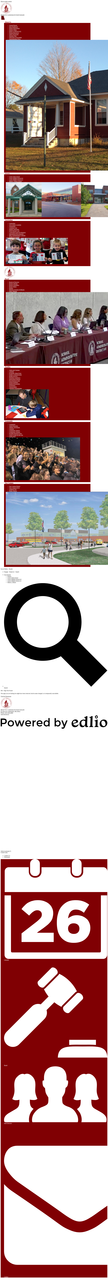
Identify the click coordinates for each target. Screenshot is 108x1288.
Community (12, 424)
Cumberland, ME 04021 (13, 711)
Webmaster (7, 857)
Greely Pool (12, 436)
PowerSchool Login (14, 381)
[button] (8, 22)
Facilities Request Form (15, 433)
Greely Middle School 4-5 (16, 180)
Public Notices (13, 491)
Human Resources (14, 33)
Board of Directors (14, 282)
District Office (13, 30)
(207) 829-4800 (9, 713)
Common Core (13, 228)
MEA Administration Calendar (17, 235)
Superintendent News (15, 39)
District (9, 576)
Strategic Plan (12, 36)
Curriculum (12, 223)
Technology (12, 385)
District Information (14, 28)
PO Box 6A (4, 711)
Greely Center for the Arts (16, 435)
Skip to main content (6, 1)
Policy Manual (13, 291)
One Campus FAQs (14, 488)
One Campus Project (14, 486)
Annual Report (13, 25)
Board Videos (12, 286)
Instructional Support (14, 379)
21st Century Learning (15, 225)
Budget (11, 288)
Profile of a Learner (14, 237)
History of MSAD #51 (15, 31)
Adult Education (13, 426)
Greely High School (14, 176)
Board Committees (14, 285)
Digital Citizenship (14, 229)
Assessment (12, 226)
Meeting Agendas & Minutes (16, 289)
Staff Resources (5, 714)
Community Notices (14, 430)
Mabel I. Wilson (11, 582)
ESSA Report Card (14, 231)
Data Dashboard (13, 27)
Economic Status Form (15, 373)
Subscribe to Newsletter (15, 37)
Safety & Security (14, 34)
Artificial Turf (12, 489)
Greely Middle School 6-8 (16, 178)
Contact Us (7, 855)
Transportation (13, 387)
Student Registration (14, 384)
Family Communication (15, 374)
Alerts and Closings (14, 370)
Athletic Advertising (14, 427)
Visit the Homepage (6, 696)
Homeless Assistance (14, 378)
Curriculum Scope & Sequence (17, 232)
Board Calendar (13, 283)
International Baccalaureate (16, 234)
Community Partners (14, 432)
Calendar (11, 371)
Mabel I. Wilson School (15, 181)
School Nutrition (13, 382)
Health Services (13, 376)
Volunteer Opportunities (15, 388)
